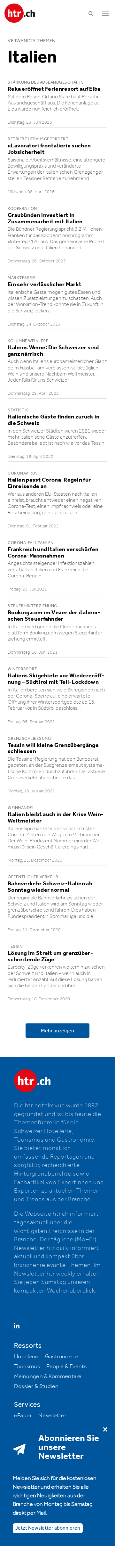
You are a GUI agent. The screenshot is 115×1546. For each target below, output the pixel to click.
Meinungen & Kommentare (48, 1376)
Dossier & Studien (36, 1386)
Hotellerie (26, 1356)
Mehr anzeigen (57, 1031)
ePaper (23, 1415)
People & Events (66, 1366)
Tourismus (27, 1366)
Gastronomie (61, 1356)
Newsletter (52, 1415)
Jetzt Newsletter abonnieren (47, 1528)
